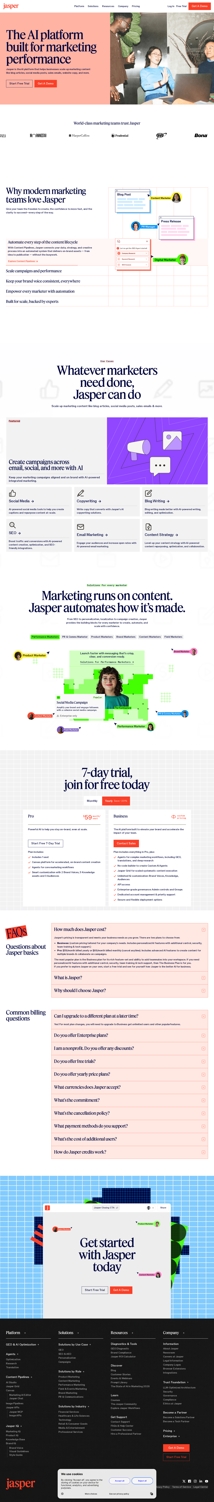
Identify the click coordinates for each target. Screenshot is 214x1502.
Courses (115, 1400)
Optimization (13, 1359)
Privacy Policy (162, 1487)
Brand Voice (16, 1448)
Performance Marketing (71, 1385)
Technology (64, 1420)
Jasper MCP (16, 1412)
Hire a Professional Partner (126, 1434)
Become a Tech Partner (176, 1421)
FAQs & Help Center (122, 1426)
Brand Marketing (67, 1393)
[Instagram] (195, 1481)
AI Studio (11, 1382)
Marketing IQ (13, 1431)
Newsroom (169, 1352)
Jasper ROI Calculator (123, 1356)
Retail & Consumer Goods (72, 1424)
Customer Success (121, 1430)
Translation (12, 1367)
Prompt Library (119, 1382)
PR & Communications (70, 1397)
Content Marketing (69, 1381)
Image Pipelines (14, 1403)
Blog (113, 1370)
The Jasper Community (124, 1404)
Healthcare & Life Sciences (73, 1416)
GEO (61, 1350)
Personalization (67, 1358)
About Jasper (170, 1348)
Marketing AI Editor (20, 1395)
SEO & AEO (64, 1354)
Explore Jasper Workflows (125, 1408)
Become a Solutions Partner (179, 1417)
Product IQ (12, 1435)
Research (11, 1363)
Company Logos (172, 1364)
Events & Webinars (121, 1378)
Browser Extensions (174, 1368)
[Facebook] (189, 1481)
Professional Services (70, 1432)
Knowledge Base (15, 1439)
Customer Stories (120, 1374)
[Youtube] (206, 1481)
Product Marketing (69, 1377)
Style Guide (15, 1455)
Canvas (10, 1390)
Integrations (170, 1372)
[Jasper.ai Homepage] (11, 6)
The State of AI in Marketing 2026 (130, 1386)
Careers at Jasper (173, 1356)
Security (168, 1391)
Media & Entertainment (71, 1428)
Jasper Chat (16, 1398)
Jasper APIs (12, 1407)
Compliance (169, 1399)
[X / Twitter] (183, 1481)
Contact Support (120, 1422)
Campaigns (64, 1362)
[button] (45, 83)
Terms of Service (181, 1487)
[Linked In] (200, 1481)
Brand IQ (11, 1443)
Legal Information (173, 1360)
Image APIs (15, 1415)
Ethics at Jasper (172, 1403)
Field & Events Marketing (72, 1389)
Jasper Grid (12, 1386)
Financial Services (68, 1412)
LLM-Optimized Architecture (179, 1387)
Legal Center (200, 1487)
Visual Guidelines (19, 1451)
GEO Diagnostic (120, 1348)
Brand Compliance (121, 1352)
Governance (170, 1395)
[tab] (92, 801)
